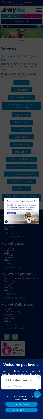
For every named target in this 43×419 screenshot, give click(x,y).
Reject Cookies (23, 410)
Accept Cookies (22, 404)
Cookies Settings (21, 399)
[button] (37, 394)
